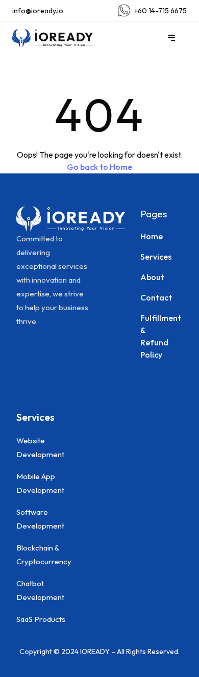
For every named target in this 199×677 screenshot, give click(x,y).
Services (145, 257)
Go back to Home (99, 167)
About (145, 277)
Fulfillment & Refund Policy (145, 336)
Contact (145, 297)
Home (145, 236)
